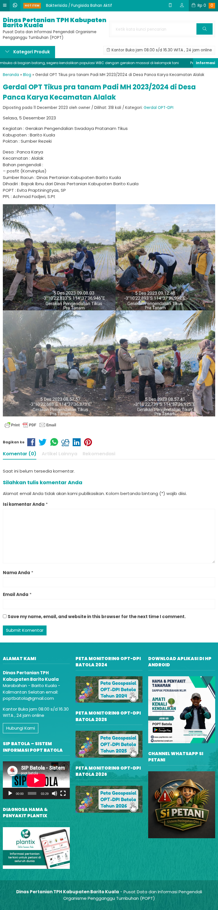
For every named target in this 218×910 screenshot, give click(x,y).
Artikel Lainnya (59, 453)
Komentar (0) (19, 453)
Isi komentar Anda (24, 504)
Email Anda (15, 594)
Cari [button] (204, 34)
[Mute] (54, 793)
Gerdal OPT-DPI (158, 107)
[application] (36, 780)
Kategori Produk (31, 52)
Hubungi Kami (20, 728)
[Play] (10, 793)
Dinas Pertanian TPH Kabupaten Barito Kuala (54, 23)
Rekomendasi (99, 453)
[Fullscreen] (63, 793)
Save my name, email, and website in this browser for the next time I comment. (97, 617)
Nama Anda (16, 573)
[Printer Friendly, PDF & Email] (30, 425)
